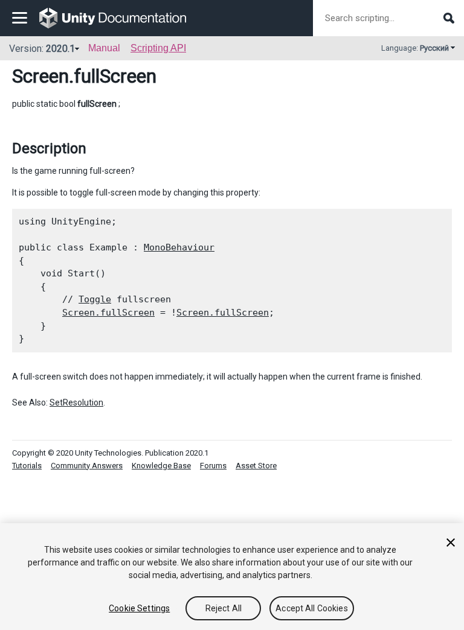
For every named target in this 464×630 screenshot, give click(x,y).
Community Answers (87, 465)
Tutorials (27, 465)
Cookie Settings (139, 608)
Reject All (223, 608)
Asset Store (256, 465)
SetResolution (76, 402)
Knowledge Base (161, 465)
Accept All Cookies (312, 608)
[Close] (450, 542)
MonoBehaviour (179, 247)
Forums (213, 465)
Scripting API (158, 48)
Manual (104, 48)
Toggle (95, 299)
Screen (40, 76)
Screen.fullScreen (108, 312)
